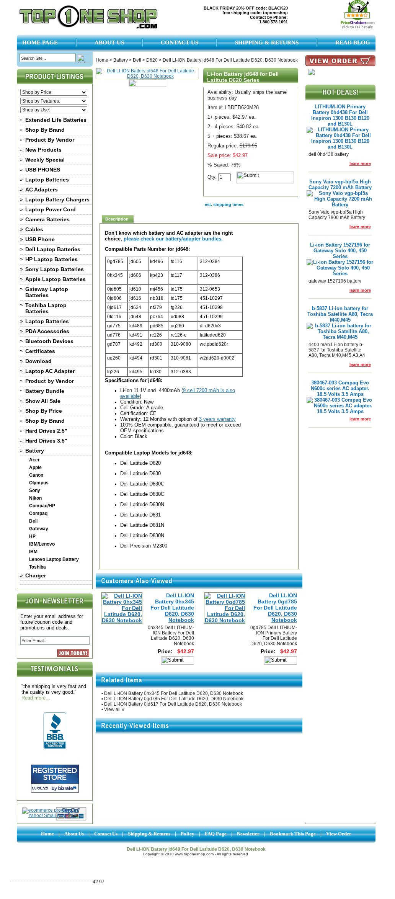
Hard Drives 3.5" (46, 441)
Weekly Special (45, 160)
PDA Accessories (47, 331)
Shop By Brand (45, 130)
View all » (114, 709)
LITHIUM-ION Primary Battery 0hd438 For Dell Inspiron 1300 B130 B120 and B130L (340, 115)
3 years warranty (217, 419)
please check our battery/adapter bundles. (173, 239)
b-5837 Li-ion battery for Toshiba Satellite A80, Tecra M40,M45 (340, 314)
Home (102, 60)
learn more (360, 163)
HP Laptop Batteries (51, 259)
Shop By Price (43, 411)
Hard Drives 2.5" (46, 431)
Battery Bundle (44, 391)
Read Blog (352, 42)
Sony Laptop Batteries (54, 269)
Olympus (39, 482)
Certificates (40, 351)
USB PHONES (42, 170)
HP (32, 536)
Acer (34, 460)
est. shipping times (224, 204)
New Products (43, 150)
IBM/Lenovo (42, 544)
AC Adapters (41, 189)
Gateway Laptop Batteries (46, 292)
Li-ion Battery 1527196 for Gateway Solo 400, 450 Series (340, 250)
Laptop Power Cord (50, 209)
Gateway (38, 528)
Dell (33, 521)
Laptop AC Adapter (50, 371)
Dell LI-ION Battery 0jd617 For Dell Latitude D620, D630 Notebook (173, 704)
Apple (35, 467)
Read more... (35, 698)
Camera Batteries (47, 219)
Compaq (38, 513)
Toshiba (37, 567)
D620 (152, 60)
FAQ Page (216, 834)
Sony (34, 490)
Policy (187, 834)
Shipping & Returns (267, 42)
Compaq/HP (42, 505)
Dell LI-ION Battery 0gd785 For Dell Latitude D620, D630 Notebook (275, 607)
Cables (34, 229)
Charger (35, 575)
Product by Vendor (49, 381)
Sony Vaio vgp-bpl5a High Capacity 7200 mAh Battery (340, 184)
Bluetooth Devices (49, 341)
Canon (36, 475)
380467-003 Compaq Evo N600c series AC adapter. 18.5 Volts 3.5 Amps (340, 388)
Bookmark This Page (293, 834)
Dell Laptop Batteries (52, 249)
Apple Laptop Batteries (55, 279)
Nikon (35, 498)
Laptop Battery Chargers (57, 199)
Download (38, 361)
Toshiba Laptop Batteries (46, 308)
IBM (33, 551)
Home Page (40, 42)
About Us (109, 42)
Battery (34, 451)
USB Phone (40, 239)
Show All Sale (42, 401)
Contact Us (179, 42)
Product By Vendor (49, 140)
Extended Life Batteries (56, 120)
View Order (338, 834)
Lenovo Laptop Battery (54, 559)
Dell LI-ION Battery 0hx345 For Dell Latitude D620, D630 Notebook (172, 607)
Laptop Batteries (47, 180)
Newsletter (248, 834)
